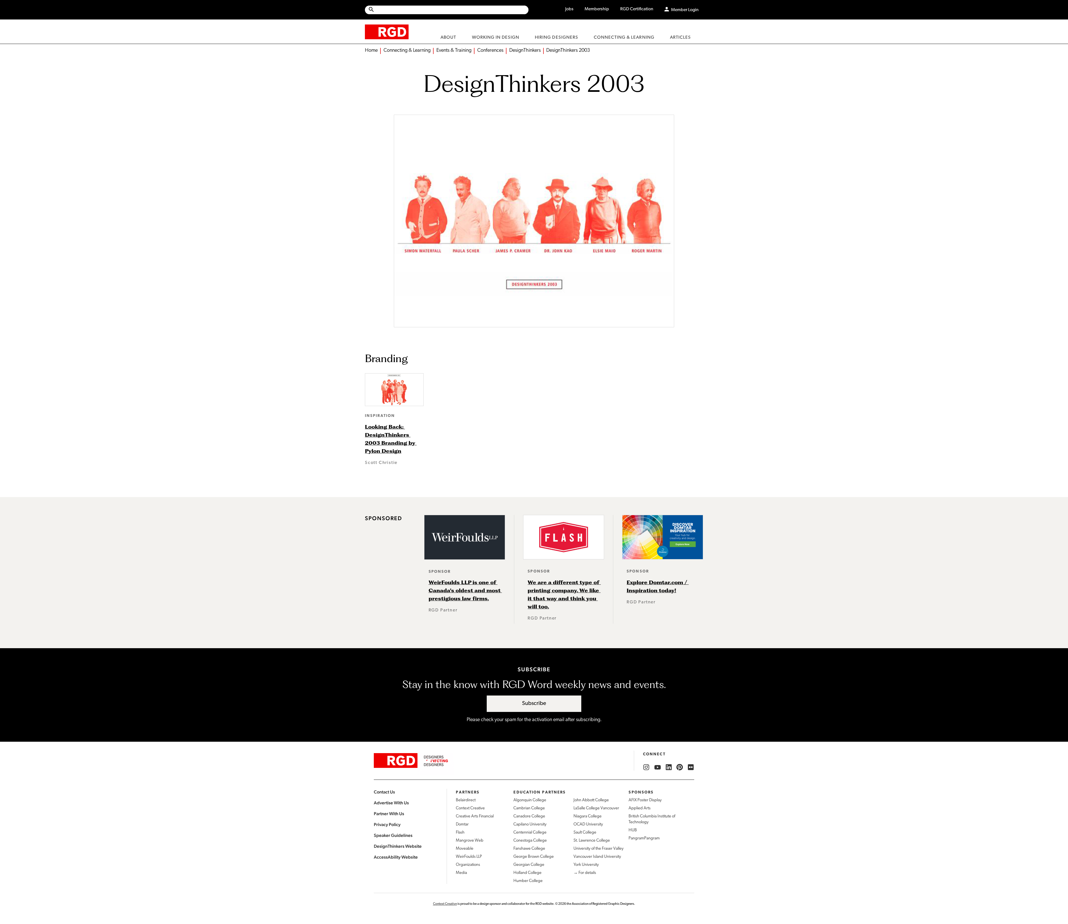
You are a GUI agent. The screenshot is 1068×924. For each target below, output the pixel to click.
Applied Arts (640, 808)
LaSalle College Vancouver (596, 808)
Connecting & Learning (407, 50)
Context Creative (470, 808)
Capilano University (530, 824)
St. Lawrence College (591, 841)
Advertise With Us (391, 802)
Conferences (490, 50)
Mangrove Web (469, 841)
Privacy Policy (387, 824)
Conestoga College (530, 841)
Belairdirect (466, 800)
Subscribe (534, 703)
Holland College (527, 873)
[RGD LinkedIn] (668, 767)
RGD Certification (636, 9)
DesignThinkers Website (398, 846)
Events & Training (453, 50)
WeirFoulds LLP (469, 857)
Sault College (584, 832)
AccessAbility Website (396, 857)
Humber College (528, 881)
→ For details (584, 873)
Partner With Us (389, 813)
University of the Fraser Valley (598, 849)
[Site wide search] (446, 10)
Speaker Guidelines (393, 835)
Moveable (464, 849)
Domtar (462, 824)
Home (371, 50)
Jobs (569, 9)
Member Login (685, 10)
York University (586, 865)
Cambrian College (529, 808)
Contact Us (384, 792)
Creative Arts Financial (475, 816)
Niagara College (587, 816)
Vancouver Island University (597, 857)
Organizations (468, 865)
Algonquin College (529, 800)
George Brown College (533, 857)
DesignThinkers (525, 50)
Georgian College (528, 865)
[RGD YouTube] (657, 767)
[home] (387, 31)
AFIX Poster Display (645, 800)
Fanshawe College (529, 849)
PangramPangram (644, 838)
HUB (633, 830)
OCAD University (588, 824)
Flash (460, 832)
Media (461, 873)
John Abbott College (591, 800)
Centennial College (530, 832)
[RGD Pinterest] (679, 767)
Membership (597, 9)
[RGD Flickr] (691, 767)
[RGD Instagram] (646, 767)
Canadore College (529, 816)
